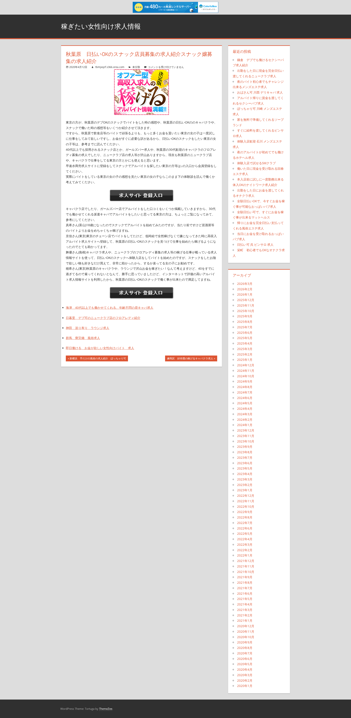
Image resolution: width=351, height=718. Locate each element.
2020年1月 (244, 686)
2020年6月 (244, 659)
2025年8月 (244, 322)
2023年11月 (245, 436)
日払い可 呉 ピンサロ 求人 (255, 244)
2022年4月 (244, 539)
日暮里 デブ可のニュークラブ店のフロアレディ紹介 (103, 318)
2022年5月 (244, 533)
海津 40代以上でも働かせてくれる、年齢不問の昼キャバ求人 (109, 307)
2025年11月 (245, 305)
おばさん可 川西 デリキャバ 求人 (260, 92)
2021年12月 (245, 561)
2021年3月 (244, 610)
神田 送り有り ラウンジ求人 (87, 328)
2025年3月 (244, 349)
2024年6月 (244, 398)
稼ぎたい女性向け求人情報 (101, 26)
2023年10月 (245, 441)
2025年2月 (244, 354)
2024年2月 (244, 419)
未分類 (136, 67)
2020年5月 (244, 664)
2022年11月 (245, 501)
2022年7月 (244, 523)
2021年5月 (244, 599)
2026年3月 (244, 284)
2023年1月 (244, 490)
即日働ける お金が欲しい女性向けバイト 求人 (100, 348)
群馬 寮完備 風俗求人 (83, 338)
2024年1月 (244, 425)
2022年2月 (244, 550)
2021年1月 (244, 620)
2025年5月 (244, 338)
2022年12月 (245, 495)
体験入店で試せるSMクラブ (256, 163)
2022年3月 (244, 544)
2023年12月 (245, 430)
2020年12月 (245, 626)
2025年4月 (244, 343)
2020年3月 (244, 675)
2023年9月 (244, 447)
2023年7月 (244, 457)
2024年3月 (244, 414)
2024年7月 (244, 392)
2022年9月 (244, 512)
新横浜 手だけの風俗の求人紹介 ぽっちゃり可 (97, 359)
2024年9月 (244, 381)
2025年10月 (245, 311)
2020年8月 (244, 648)
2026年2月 (244, 289)
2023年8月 (244, 452)
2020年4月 (244, 669)
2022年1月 (244, 555)
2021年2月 (244, 615)
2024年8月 (244, 387)
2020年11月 (245, 631)
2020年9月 (244, 642)
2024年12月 (245, 365)
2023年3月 (244, 479)
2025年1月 (244, 360)
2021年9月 (244, 577)
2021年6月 (244, 593)
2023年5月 (244, 468)
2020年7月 (244, 653)
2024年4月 (244, 409)
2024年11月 (245, 371)
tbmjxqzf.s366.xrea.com (109, 67)
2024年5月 (244, 403)
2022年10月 (245, 506)
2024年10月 (245, 376)
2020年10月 (245, 637)
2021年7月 (244, 588)
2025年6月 (244, 332)
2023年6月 (244, 463)
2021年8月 (244, 582)
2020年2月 (244, 680)
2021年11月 (245, 566)
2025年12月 (245, 300)
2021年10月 (245, 572)
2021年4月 (244, 604)
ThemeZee (105, 709)
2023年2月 (244, 485)
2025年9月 (244, 316)
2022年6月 (244, 528)
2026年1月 (244, 294)
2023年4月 (244, 474)
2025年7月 (244, 327)
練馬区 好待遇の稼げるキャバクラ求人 (190, 359)
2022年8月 (244, 517)
